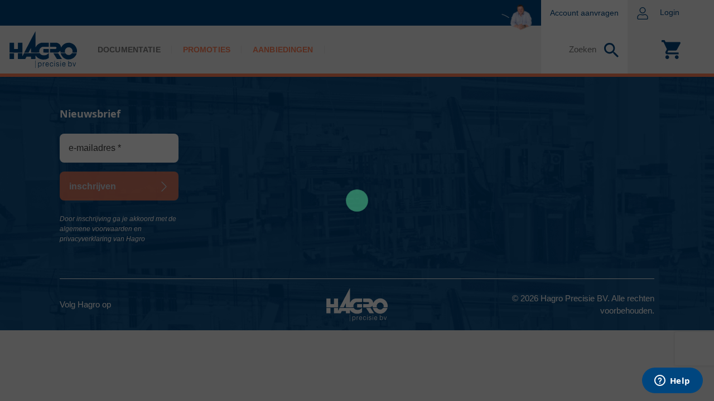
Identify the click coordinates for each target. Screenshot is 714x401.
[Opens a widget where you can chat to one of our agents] (672, 381)
